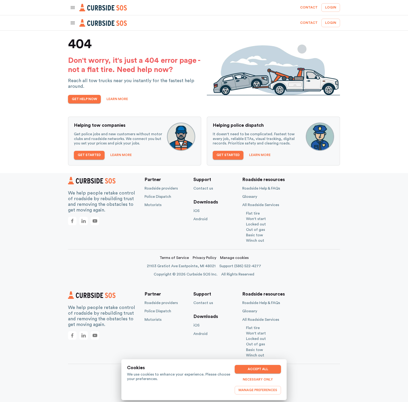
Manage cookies (234, 258)
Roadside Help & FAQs (261, 188)
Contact (309, 7)
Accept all (258, 369)
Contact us (203, 188)
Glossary (249, 197)
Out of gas (255, 230)
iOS (196, 211)
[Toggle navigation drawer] (72, 7)
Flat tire (253, 213)
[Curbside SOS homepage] (103, 7)
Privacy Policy (204, 258)
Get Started (89, 155)
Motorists (153, 205)
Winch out (255, 240)
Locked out (256, 224)
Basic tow (254, 235)
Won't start (256, 219)
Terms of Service (174, 258)
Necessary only (258, 379)
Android (200, 219)
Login (330, 7)
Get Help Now (84, 99)
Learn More (117, 99)
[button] (72, 221)
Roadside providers (161, 188)
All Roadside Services (260, 205)
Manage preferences (257, 390)
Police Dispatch (157, 197)
